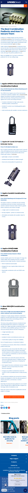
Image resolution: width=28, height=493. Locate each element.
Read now (9, 443)
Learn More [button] (12, 491)
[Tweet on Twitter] (4, 408)
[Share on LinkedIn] (6, 408)
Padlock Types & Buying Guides (11, 402)
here (11, 487)
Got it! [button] (21, 484)
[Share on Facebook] (2, 408)
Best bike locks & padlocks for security (9, 439)
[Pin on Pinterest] (9, 408)
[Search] (25, 5)
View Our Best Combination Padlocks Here (14, 397)
